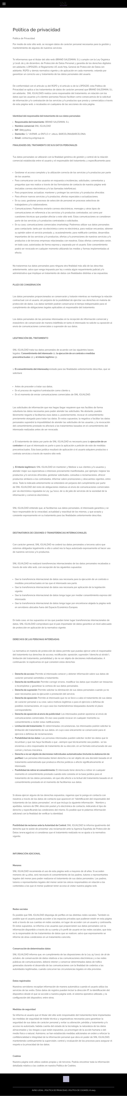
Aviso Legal (38, 1090)
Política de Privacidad (56, 1090)
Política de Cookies (78, 1090)
